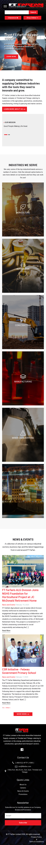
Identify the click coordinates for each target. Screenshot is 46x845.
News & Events (23, 791)
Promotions (23, 794)
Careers (23, 788)
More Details (11, 56)
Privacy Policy (36, 837)
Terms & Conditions (36, 842)
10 (6, 708)
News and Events (8, 605)
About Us (23, 785)
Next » (8, 708)
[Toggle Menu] (5, 6)
